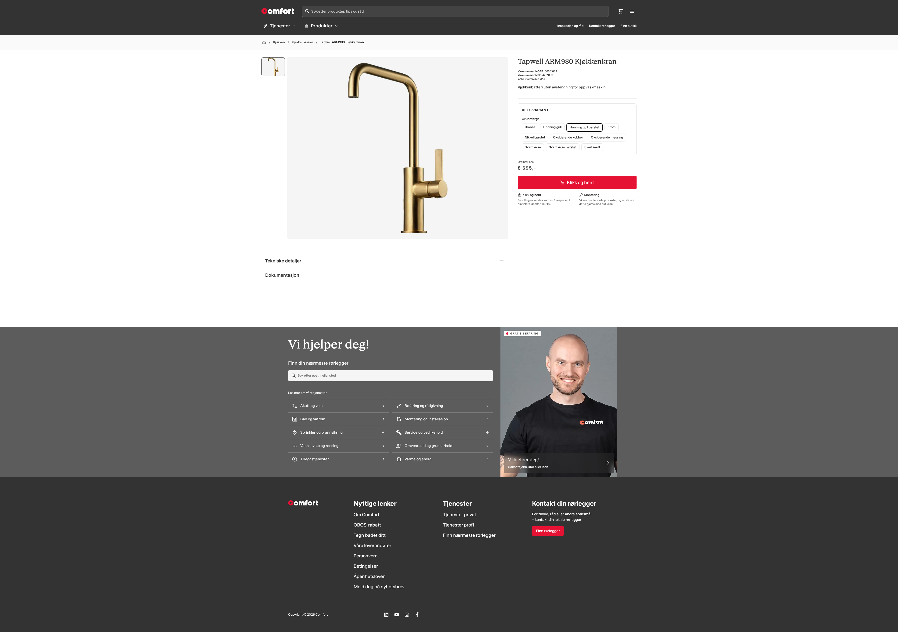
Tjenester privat (459, 514)
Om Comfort (366, 514)
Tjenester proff (458, 525)
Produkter (322, 26)
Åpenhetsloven (370, 576)
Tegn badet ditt (370, 535)
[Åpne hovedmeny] (632, 11)
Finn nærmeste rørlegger (469, 535)
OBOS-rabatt (367, 525)
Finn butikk (629, 26)
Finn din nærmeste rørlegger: (319, 363)
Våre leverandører (372, 545)
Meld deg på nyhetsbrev (379, 586)
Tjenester (280, 26)
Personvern (366, 556)
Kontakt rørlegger (602, 26)
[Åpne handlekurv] (620, 11)
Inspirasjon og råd (570, 26)
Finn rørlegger (548, 531)
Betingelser (366, 566)
